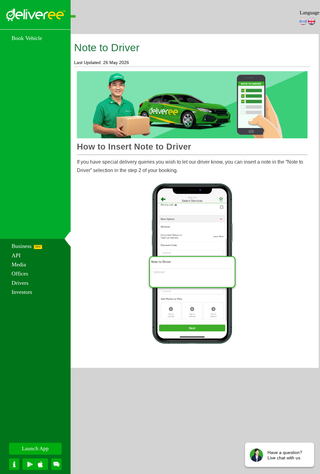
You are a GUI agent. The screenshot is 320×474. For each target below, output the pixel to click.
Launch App (35, 449)
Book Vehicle (27, 38)
